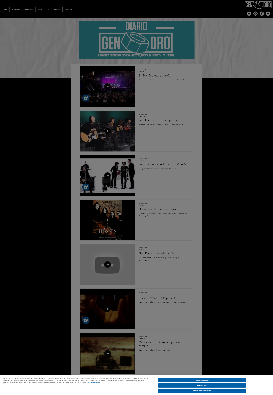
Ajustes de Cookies (202, 380)
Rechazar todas (202, 385)
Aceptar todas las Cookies (202, 390)
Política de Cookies (93, 382)
